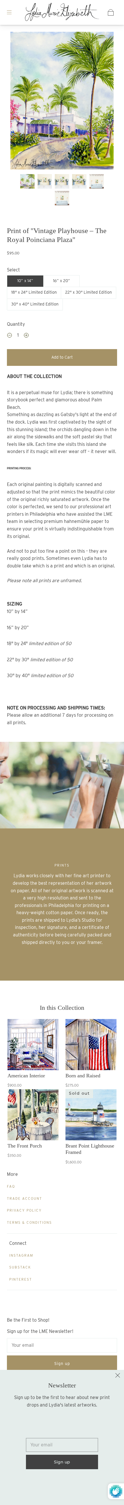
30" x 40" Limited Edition (35, 304)
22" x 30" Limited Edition (88, 292)
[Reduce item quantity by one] (9, 335)
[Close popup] (117, 1376)
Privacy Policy (24, 1210)
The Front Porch (24, 1146)
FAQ (11, 1186)
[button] (20, 102)
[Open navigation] (13, 12)
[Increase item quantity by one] (26, 335)
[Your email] (62, 1345)
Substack (20, 1267)
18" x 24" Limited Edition (34, 292)
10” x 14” (25, 280)
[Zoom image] (62, 102)
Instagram (21, 1255)
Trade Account (24, 1198)
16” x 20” (61, 280)
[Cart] (110, 12)
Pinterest (20, 1279)
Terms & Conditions (29, 1222)
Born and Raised (82, 1076)
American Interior (26, 1076)
